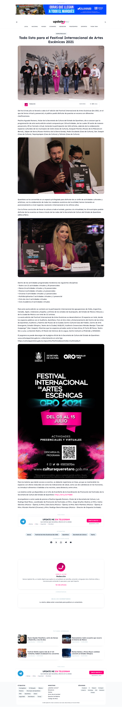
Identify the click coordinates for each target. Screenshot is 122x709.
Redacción (32, 104)
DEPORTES (84, 26)
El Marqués (32, 688)
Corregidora (22, 688)
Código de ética (53, 698)
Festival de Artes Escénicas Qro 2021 (46, 534)
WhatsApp (90, 690)
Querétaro (65, 534)
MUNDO (43, 26)
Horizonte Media (75, 702)
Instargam (100, 688)
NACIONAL (35, 26)
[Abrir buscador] (105, 22)
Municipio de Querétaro (33, 691)
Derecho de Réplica (54, 696)
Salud (35, 693)
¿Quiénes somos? (53, 688)
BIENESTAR (62, 26)
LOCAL (26, 26)
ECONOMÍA (52, 26)
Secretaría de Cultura (80, 534)
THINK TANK (94, 26)
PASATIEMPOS (73, 26)
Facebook (84, 688)
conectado (58, 602)
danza (29, 534)
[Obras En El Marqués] (61, 14)
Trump (39, 696)
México (41, 688)
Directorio (51, 690)
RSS (96, 690)
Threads (93, 692)
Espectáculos (61, 33)
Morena (21, 691)
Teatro (93, 534)
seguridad (22, 696)
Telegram (94, 688)
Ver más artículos (61, 585)
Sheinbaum (31, 696)
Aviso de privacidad (54, 694)
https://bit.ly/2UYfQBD (64, 495)
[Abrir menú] (16, 22)
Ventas (50, 692)
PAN (20, 693)
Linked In (83, 690)
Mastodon (101, 690)
